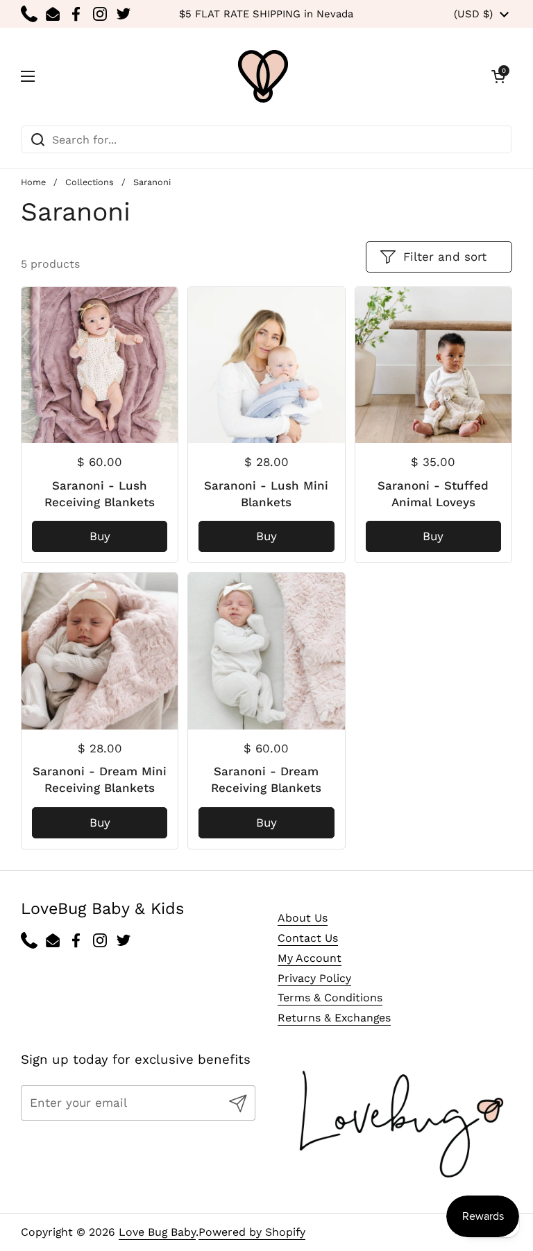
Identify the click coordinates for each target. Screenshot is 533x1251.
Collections (89, 182)
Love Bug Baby (157, 1232)
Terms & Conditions (330, 997)
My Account (309, 958)
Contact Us (308, 937)
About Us (303, 917)
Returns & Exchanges (334, 1017)
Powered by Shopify (251, 1232)
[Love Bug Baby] (263, 76)
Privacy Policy (314, 978)
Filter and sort (445, 257)
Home (33, 182)
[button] (498, 76)
